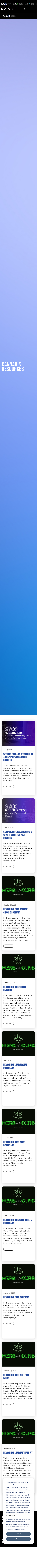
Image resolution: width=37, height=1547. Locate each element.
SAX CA (18, 3)
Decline (18, 1539)
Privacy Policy (10, 1515)
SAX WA (29, 3)
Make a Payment (30, 9)
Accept (18, 1534)
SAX (6, 3)
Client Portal (17, 9)
